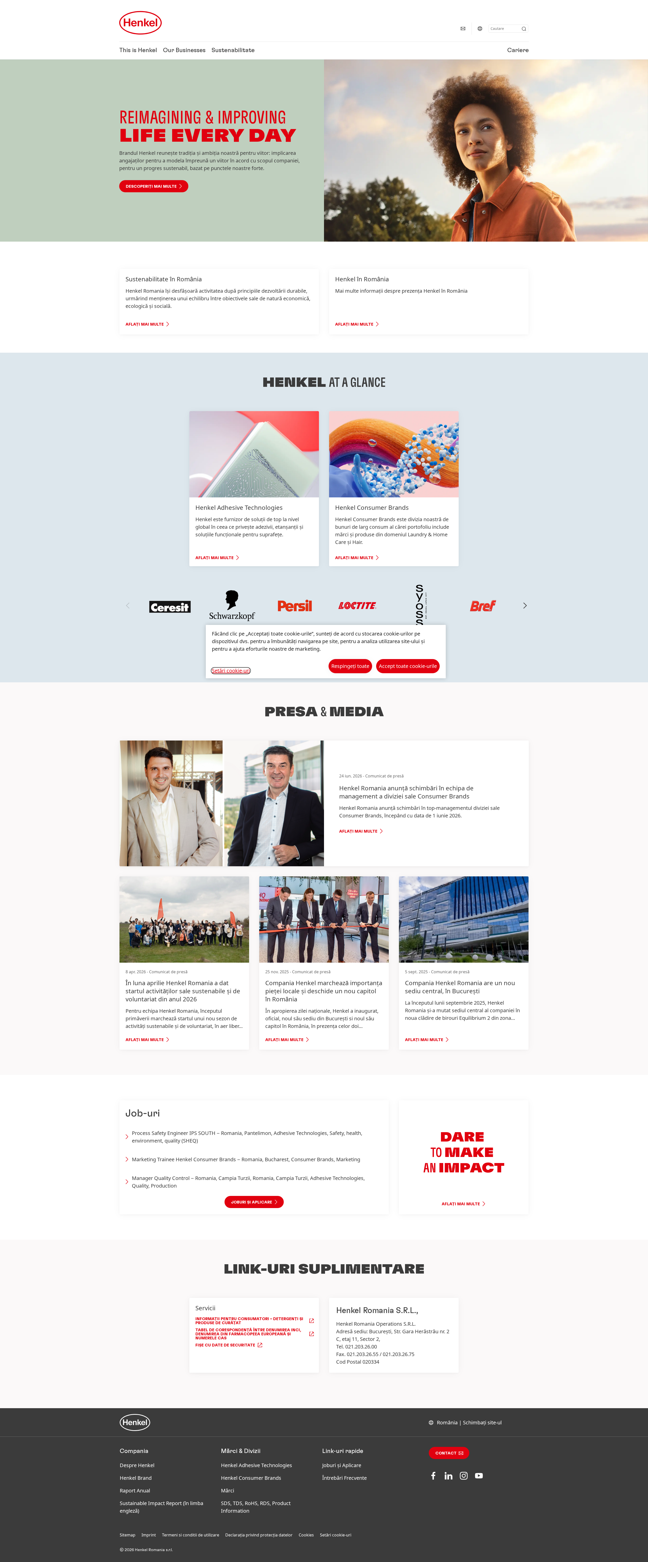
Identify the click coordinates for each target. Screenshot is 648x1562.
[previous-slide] (128, 606)
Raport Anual (135, 1490)
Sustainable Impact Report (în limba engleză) (161, 1507)
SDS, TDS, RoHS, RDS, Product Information (256, 1507)
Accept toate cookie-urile (408, 666)
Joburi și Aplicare (341, 1465)
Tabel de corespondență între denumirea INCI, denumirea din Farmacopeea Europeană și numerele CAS (248, 1334)
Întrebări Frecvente (344, 1477)
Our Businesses (184, 50)
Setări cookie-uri (335, 1535)
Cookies (306, 1535)
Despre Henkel (137, 1465)
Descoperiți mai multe (151, 186)
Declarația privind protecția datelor (259, 1535)
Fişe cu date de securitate (225, 1345)
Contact (446, 1453)
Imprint (148, 1535)
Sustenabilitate (233, 50)
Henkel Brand (136, 1477)
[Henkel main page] (140, 22)
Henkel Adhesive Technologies (256, 1465)
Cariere (518, 50)
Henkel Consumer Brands (251, 1477)
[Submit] (524, 29)
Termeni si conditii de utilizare (190, 1535)
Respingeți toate (350, 666)
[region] (326, 651)
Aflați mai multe (145, 324)
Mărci (227, 1490)
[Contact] (463, 29)
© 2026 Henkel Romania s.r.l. (146, 1550)
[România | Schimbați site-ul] (480, 29)
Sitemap (127, 1535)
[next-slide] (525, 606)
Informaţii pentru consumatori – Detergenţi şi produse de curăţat (249, 1321)
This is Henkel (138, 50)
